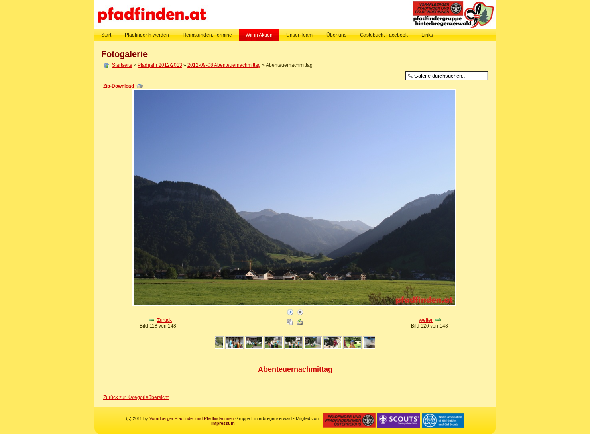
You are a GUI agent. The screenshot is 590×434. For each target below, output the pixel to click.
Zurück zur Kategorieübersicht (136, 397)
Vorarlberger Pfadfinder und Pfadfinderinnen (191, 418)
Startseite (122, 65)
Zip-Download (119, 86)
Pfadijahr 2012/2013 (160, 65)
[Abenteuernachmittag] (214, 347)
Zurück (164, 320)
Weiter (426, 320)
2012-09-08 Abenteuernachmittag (224, 65)
